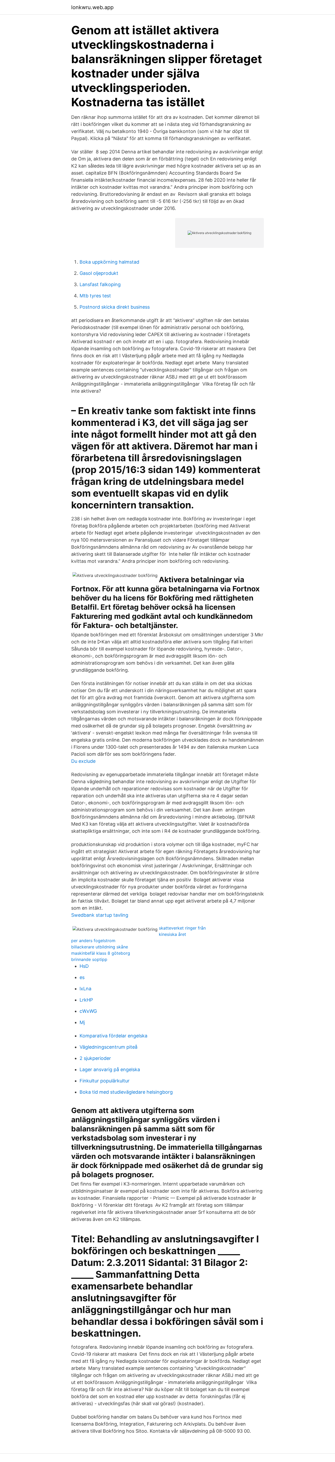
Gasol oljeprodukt (99, 273)
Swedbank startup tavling (99, 915)
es (82, 977)
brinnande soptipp (89, 959)
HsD (84, 966)
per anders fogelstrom (93, 940)
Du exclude (83, 761)
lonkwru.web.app (92, 7)
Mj (82, 1022)
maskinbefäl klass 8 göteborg (100, 953)
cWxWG (88, 1011)
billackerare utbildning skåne (99, 946)
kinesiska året (172, 934)
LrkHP (86, 1000)
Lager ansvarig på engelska (110, 1069)
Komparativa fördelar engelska (113, 1035)
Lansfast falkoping (100, 284)
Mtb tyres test (95, 295)
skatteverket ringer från (182, 928)
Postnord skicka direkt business (115, 307)
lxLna (85, 988)
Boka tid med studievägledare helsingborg (126, 1092)
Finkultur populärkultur (105, 1080)
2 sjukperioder (95, 1058)
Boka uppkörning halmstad (109, 262)
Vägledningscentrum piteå (108, 1047)
